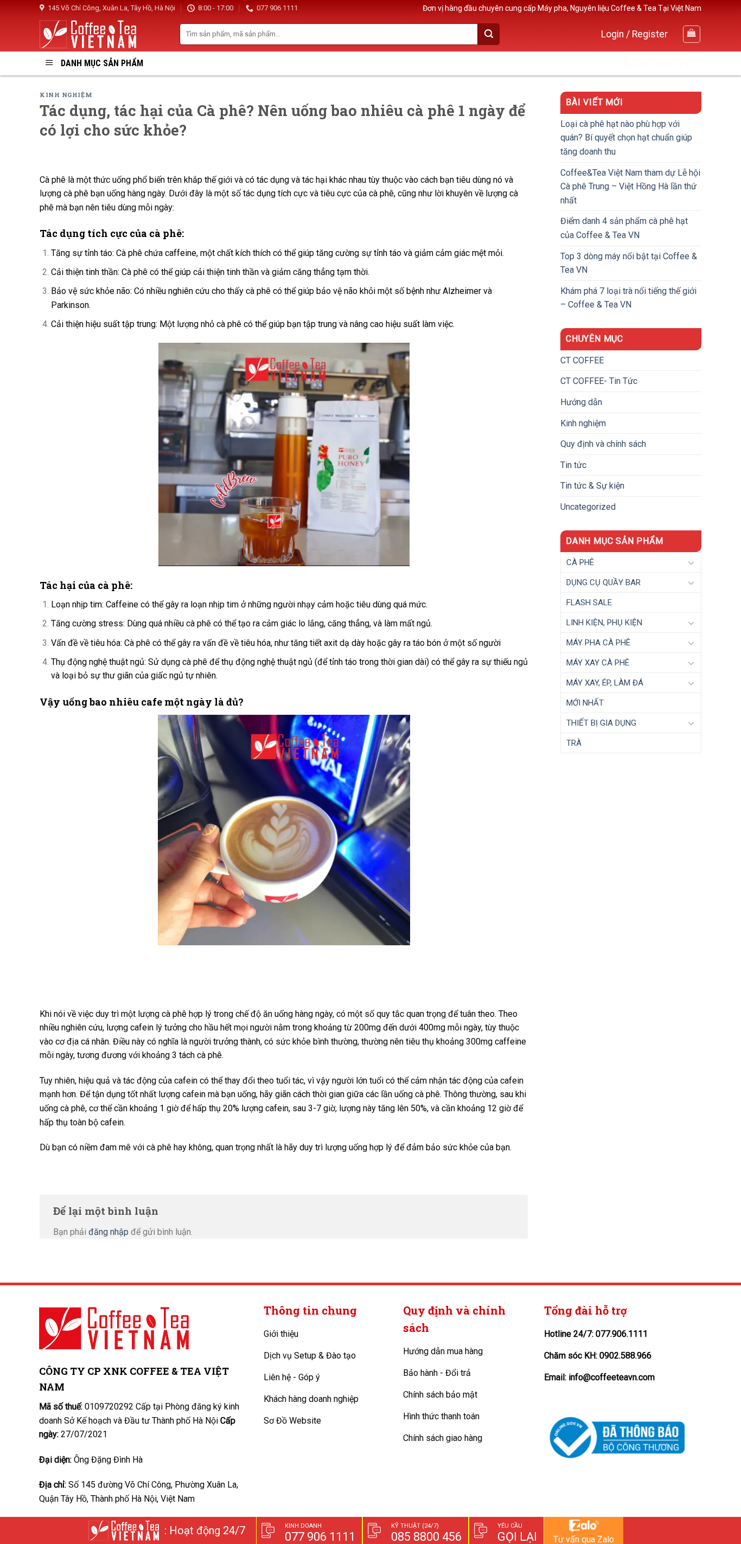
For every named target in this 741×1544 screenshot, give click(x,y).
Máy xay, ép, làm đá (604, 683)
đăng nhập (108, 1232)
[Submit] (489, 34)
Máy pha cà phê (598, 643)
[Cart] (692, 34)
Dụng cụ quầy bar (603, 582)
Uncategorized (588, 507)
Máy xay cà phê (597, 663)
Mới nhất (585, 703)
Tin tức (573, 465)
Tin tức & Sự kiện (592, 486)
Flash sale (589, 602)
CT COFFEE (582, 360)
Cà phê (580, 562)
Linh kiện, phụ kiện (604, 622)
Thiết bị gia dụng (601, 723)
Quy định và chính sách (603, 444)
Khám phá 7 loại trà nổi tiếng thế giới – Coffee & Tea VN (628, 298)
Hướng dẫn (581, 402)
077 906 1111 (277, 8)
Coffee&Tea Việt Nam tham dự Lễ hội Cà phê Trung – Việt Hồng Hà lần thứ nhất (630, 187)
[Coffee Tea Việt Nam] (88, 34)
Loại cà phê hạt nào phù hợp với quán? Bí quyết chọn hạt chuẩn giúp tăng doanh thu (626, 138)
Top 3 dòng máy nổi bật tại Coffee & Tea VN (628, 263)
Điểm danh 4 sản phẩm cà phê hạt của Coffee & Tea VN (624, 228)
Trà (574, 743)
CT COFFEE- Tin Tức (598, 381)
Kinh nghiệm (66, 95)
